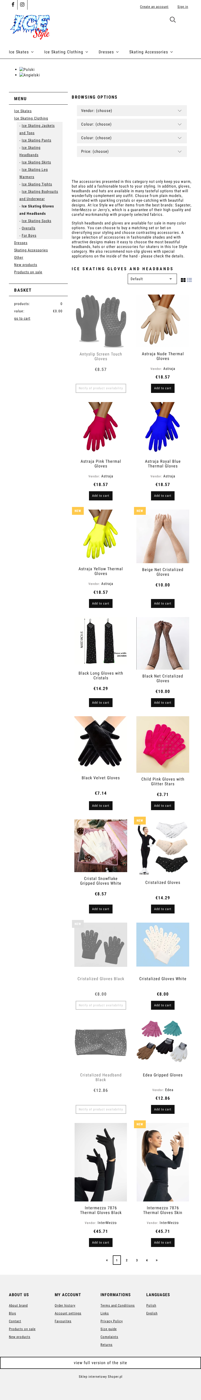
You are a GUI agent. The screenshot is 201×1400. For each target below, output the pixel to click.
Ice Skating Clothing (31, 118)
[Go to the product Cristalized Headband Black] (100, 1044)
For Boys (29, 235)
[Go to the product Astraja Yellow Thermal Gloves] (100, 536)
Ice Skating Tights (37, 184)
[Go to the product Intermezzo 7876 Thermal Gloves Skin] (162, 1162)
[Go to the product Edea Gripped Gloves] (162, 1044)
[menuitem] (26, 52)
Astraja (169, 368)
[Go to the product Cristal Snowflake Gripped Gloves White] (100, 845)
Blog (12, 1313)
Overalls (28, 228)
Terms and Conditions (117, 1305)
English (152, 1313)
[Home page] (30, 26)
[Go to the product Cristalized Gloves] (162, 847)
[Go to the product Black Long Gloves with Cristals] (100, 642)
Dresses (20, 243)
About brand (18, 1305)
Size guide (108, 1329)
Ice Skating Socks (36, 221)
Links (104, 1313)
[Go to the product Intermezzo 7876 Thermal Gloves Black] (100, 1162)
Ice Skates (23, 111)
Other (18, 257)
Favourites (63, 1321)
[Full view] (189, 279)
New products (25, 265)
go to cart (22, 318)
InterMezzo (107, 1223)
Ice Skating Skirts (36, 162)
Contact (15, 1321)
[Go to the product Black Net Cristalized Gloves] (162, 643)
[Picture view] (183, 279)
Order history (65, 1305)
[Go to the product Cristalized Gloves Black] (100, 947)
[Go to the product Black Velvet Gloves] (100, 743)
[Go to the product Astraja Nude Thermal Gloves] (162, 321)
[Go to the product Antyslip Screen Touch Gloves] (100, 321)
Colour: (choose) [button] (96, 124)
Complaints (109, 1337)
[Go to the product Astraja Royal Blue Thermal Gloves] (162, 428)
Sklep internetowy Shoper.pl (100, 1377)
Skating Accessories (31, 250)
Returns (106, 1345)
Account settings (68, 1313)
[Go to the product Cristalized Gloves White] (162, 947)
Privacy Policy (111, 1321)
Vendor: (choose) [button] (96, 110)
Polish (151, 1305)
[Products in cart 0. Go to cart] (186, 20)
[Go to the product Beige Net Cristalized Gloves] (162, 536)
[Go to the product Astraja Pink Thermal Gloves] (100, 428)
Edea (169, 1090)
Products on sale (28, 272)
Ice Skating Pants (36, 140)
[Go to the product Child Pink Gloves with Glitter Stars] (162, 744)
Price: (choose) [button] (95, 151)
